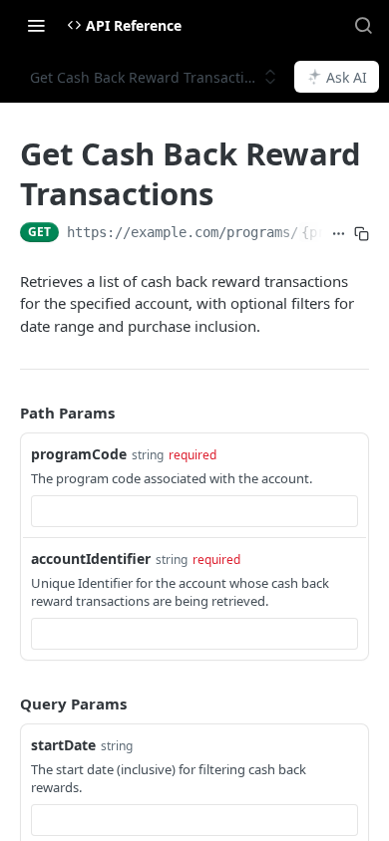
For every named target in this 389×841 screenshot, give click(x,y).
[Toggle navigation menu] (36, 25)
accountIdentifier (91, 558)
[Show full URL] (338, 234)
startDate (63, 744)
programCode (79, 453)
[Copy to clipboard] (361, 234)
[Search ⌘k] (363, 25)
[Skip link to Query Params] (6, 704)
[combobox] (194, 511)
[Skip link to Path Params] (6, 413)
